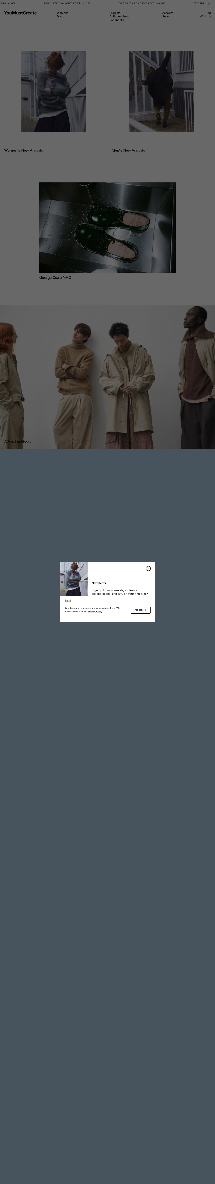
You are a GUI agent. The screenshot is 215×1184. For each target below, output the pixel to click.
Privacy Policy (95, 612)
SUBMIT (140, 610)
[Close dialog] (148, 568)
